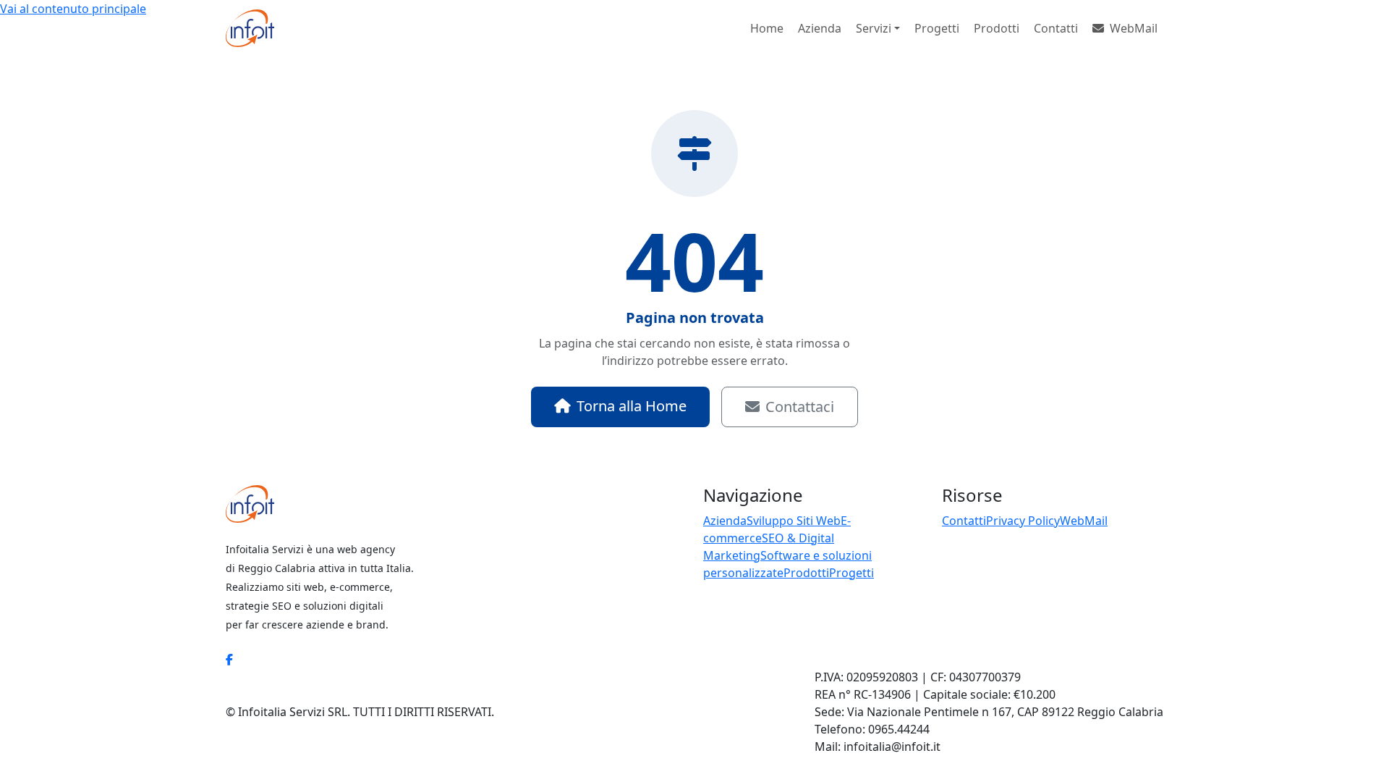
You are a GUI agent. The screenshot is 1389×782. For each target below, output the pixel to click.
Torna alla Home (632, 406)
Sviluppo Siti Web (794, 521)
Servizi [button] (873, 28)
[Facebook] (229, 659)
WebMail (1134, 28)
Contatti (1056, 28)
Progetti (936, 28)
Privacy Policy (1023, 521)
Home (766, 28)
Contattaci (799, 406)
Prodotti (996, 28)
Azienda (819, 28)
